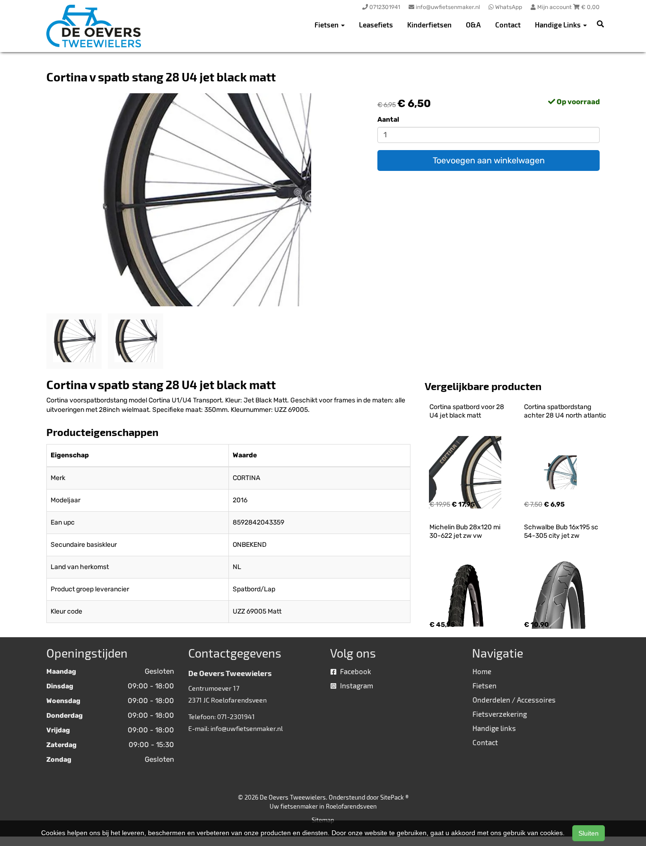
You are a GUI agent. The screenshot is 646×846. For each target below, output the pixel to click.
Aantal (388, 120)
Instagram (356, 685)
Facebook (355, 671)
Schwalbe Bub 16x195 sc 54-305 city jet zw (562, 531)
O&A (473, 24)
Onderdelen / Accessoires (514, 699)
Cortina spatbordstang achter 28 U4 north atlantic (565, 411)
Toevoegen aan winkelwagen (489, 160)
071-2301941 (236, 716)
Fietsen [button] (327, 24)
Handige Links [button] (558, 24)
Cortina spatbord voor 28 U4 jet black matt (467, 411)
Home (481, 671)
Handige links (494, 728)
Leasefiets (376, 24)
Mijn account (554, 7)
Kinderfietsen (429, 24)
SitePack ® (394, 797)
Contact (508, 24)
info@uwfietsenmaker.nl (246, 728)
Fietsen (484, 685)
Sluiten (588, 833)
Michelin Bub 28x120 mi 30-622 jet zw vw (465, 531)
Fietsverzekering (499, 714)
